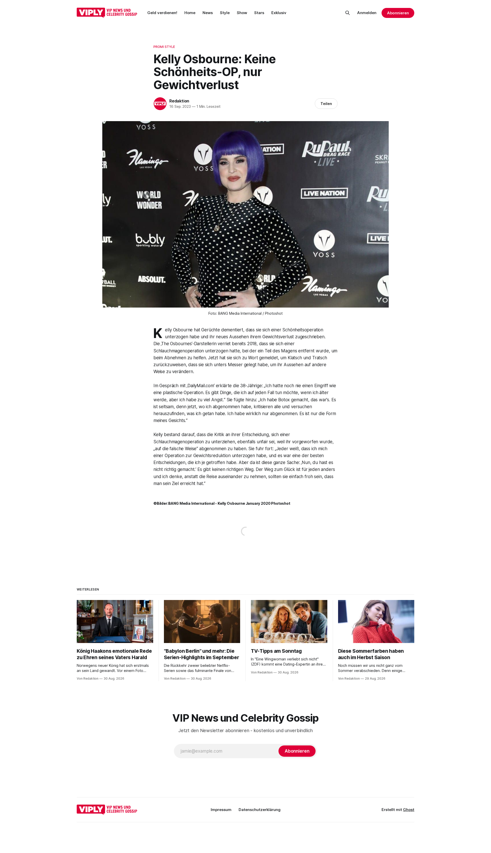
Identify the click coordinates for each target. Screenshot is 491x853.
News (208, 12)
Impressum (221, 809)
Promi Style (164, 47)
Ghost (408, 809)
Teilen (326, 103)
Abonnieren (398, 12)
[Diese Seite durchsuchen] (347, 13)
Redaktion (179, 100)
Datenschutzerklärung (260, 809)
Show (242, 12)
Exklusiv (278, 12)
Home (189, 12)
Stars (259, 12)
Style (225, 12)
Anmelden (366, 12)
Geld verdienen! (162, 12)
